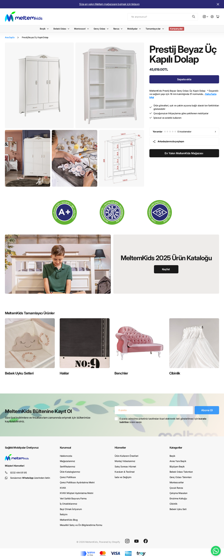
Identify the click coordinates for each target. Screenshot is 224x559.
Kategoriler (176, 447)
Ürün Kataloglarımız (70, 471)
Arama (194, 16)
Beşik (42, 28)
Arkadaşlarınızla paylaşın (171, 141)
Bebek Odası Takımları (181, 471)
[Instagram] (127, 541)
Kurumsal (65, 447)
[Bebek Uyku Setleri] (30, 343)
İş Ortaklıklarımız (68, 503)
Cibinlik (174, 373)
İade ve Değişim (123, 477)
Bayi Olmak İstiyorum (71, 509)
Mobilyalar (132, 28)
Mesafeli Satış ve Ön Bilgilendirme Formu (81, 525)
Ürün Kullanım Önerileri (126, 455)
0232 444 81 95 (18, 472)
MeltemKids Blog (69, 519)
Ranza (116, 28)
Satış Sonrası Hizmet (125, 466)
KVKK (63, 487)
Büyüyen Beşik (177, 466)
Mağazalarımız (67, 461)
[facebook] (145, 541)
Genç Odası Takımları (181, 477)
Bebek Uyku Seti (178, 509)
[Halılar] (85, 343)
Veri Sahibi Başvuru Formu (73, 498)
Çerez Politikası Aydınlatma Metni (77, 482)
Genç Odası (99, 28)
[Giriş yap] (212, 17)
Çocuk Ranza (176, 487)
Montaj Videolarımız (125, 461)
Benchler (121, 373)
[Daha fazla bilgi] (205, 17)
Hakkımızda (66, 455)
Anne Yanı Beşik (178, 461)
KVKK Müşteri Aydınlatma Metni (76, 493)
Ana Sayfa (9, 37)
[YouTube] (136, 541)
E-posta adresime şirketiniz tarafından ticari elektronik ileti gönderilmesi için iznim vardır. (163, 420)
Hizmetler (120, 447)
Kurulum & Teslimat (124, 471)
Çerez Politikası (68, 477)
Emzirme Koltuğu (178, 498)
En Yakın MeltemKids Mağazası (184, 153)
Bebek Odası (59, 28)
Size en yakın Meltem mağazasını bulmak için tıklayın (109, 4)
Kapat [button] (218, 4)
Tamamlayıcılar (153, 28)
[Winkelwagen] (217, 17)
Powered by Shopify (109, 541)
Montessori (80, 28)
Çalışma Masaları (178, 493)
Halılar (64, 373)
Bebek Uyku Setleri (19, 373)
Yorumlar (172, 131)
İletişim (63, 514)
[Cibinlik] (194, 343)
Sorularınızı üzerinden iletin (30, 477)
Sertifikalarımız (67, 466)
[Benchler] (139, 343)
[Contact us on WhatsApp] (216, 551)
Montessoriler (177, 482)
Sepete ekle (184, 79)
